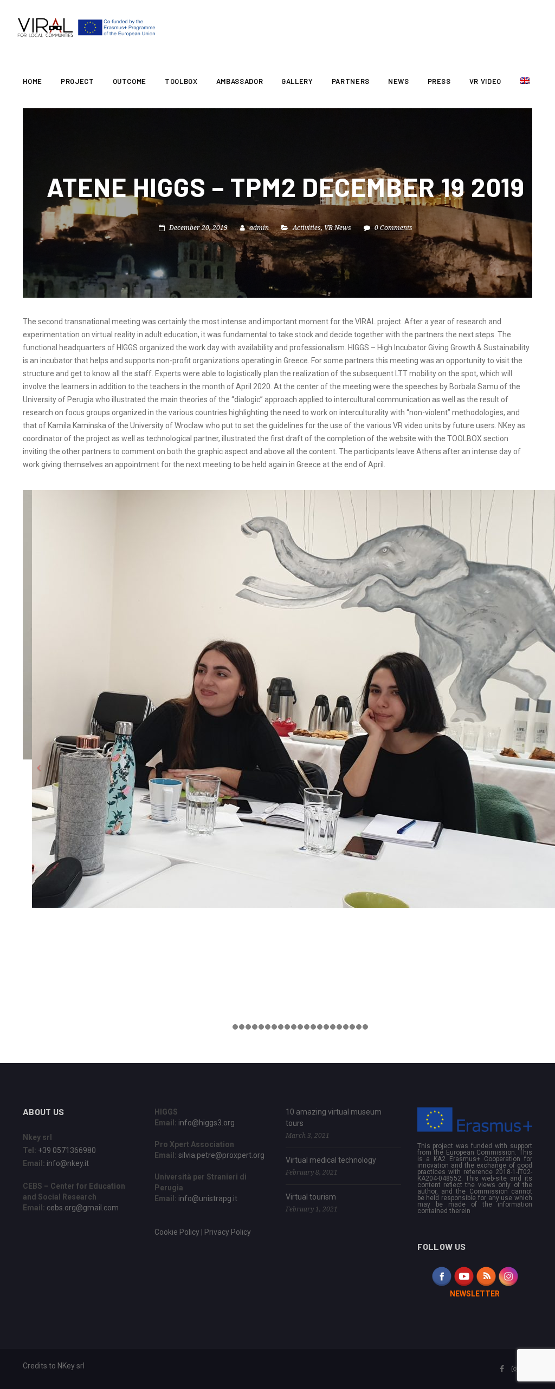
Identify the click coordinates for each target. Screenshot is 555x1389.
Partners (351, 81)
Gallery (297, 81)
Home (32, 81)
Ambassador (239, 81)
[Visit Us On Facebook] (441, 1276)
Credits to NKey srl (54, 1365)
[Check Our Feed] (486, 1276)
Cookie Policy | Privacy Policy (202, 1232)
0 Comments (393, 227)
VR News (337, 227)
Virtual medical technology (331, 1160)
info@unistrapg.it (207, 1198)
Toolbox (181, 81)
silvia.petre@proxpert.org (221, 1155)
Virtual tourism (311, 1197)
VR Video (485, 81)
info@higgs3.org (206, 1122)
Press (439, 81)
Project (77, 81)
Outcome (130, 81)
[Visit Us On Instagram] (508, 1276)
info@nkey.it (68, 1163)
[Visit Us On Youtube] (464, 1276)
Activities (307, 227)
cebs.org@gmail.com (83, 1207)
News (398, 81)
